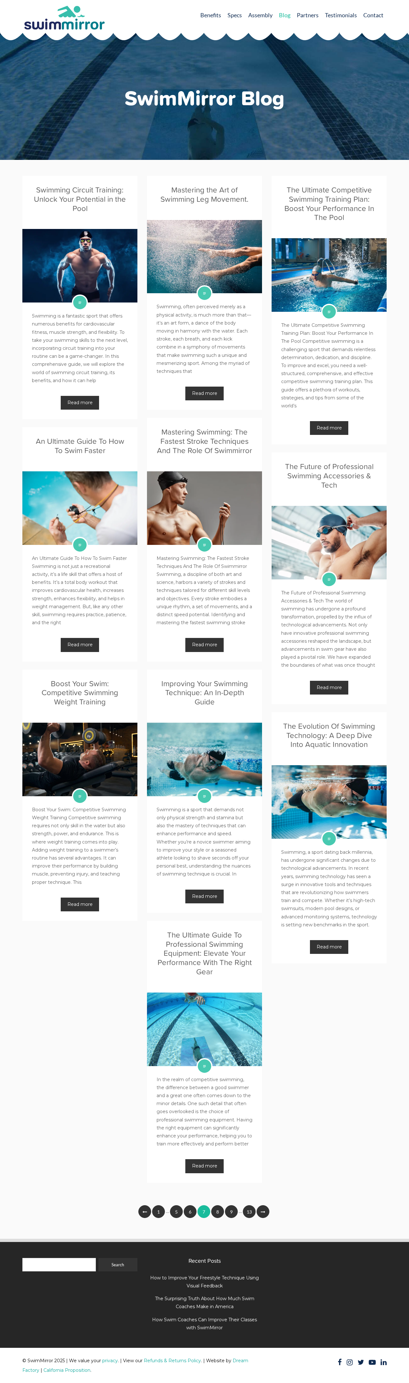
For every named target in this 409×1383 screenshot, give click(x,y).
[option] (204, 144)
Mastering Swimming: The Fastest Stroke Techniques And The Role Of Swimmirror (204, 441)
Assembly (260, 15)
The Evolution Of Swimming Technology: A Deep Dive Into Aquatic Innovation (329, 735)
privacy (110, 1360)
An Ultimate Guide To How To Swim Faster (80, 446)
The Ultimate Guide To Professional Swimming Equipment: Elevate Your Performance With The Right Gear (205, 953)
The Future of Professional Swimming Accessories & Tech (329, 476)
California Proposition (66, 1370)
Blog (284, 15)
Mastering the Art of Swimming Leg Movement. (204, 194)
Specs (235, 15)
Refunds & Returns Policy (172, 1360)
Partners (308, 15)
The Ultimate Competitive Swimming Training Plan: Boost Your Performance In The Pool (329, 203)
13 (249, 1211)
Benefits (210, 15)
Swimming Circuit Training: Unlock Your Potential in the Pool (80, 199)
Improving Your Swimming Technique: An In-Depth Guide (204, 693)
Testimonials (341, 15)
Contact (373, 15)
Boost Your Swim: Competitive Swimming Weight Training (80, 693)
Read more (80, 402)
